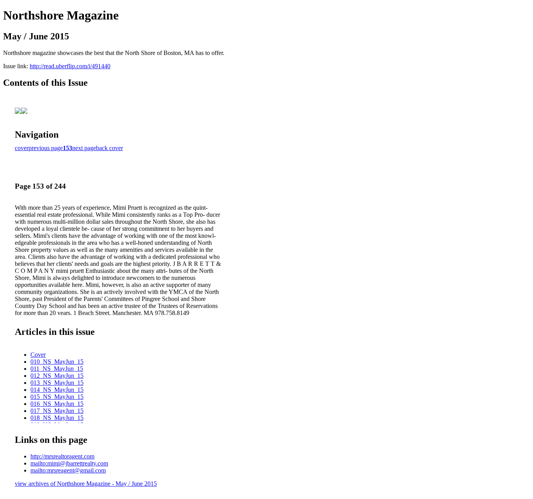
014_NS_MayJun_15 (57, 389)
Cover (38, 354)
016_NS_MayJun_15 (57, 403)
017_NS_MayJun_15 (57, 410)
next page (84, 148)
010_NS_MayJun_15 (57, 361)
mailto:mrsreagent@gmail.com (68, 470)
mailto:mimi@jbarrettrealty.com (69, 463)
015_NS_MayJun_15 (57, 396)
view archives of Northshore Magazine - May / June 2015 (86, 483)
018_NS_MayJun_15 (57, 417)
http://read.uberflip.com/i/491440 (70, 66)
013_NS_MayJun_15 (57, 382)
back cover (109, 148)
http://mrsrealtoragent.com (62, 456)
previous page (45, 148)
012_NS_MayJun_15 (57, 375)
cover (21, 148)
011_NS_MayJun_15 (56, 368)
